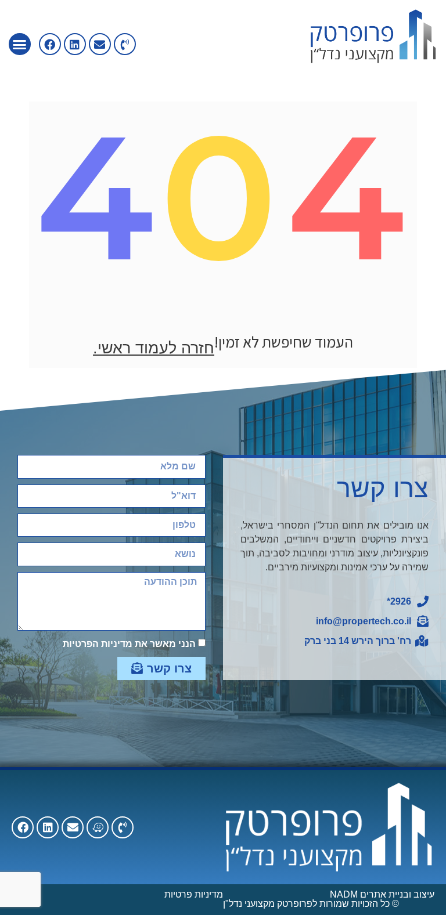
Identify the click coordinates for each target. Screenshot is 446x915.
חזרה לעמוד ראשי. (153, 348)
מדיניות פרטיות (193, 894)
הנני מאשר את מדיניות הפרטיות (129, 644)
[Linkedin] (75, 44)
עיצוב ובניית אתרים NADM (382, 894)
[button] (20, 44)
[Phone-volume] (125, 44)
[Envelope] (100, 44)
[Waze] (98, 827)
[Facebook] (23, 827)
